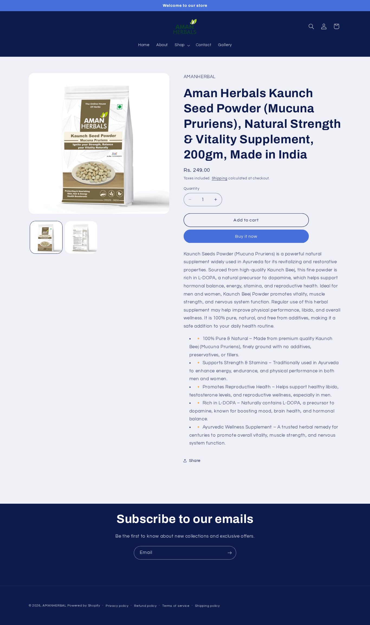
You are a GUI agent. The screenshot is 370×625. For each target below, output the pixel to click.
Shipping (220, 178)
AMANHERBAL (54, 605)
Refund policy (145, 605)
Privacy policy (117, 605)
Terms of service (176, 605)
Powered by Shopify (83, 605)
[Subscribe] (229, 552)
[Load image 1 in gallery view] (46, 237)
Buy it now (246, 236)
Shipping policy (207, 605)
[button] (181, 45)
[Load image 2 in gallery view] (81, 237)
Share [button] (194, 460)
